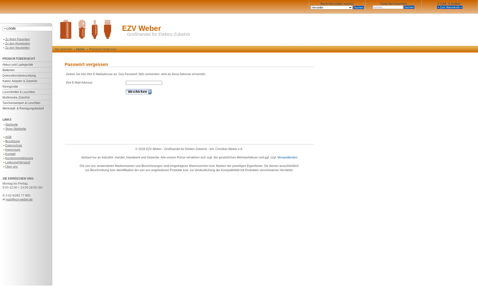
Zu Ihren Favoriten (17, 39)
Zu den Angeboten (17, 43)
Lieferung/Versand (17, 162)
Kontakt (10, 154)
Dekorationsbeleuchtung (19, 75)
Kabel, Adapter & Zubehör (19, 81)
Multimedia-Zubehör (16, 97)
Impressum (12, 149)
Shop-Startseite (15, 129)
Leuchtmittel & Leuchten (18, 92)
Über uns (11, 166)
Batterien (8, 70)
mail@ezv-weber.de (19, 199)
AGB (8, 137)
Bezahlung (12, 141)
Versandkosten (287, 157)
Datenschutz (13, 145)
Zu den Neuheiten (17, 48)
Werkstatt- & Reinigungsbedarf (23, 108)
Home (79, 49)
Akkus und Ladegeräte (17, 64)
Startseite (11, 124)
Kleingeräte (10, 86)
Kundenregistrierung (19, 158)
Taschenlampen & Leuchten (21, 103)
